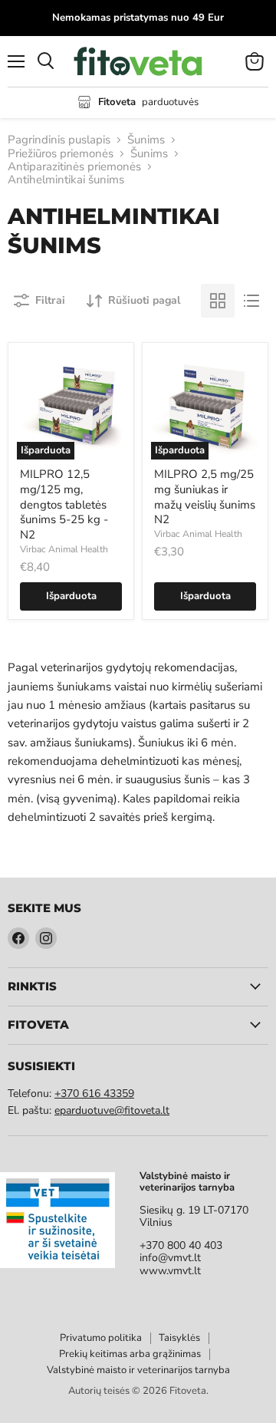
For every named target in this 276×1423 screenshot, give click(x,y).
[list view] (251, 301)
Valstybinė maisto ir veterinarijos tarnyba (138, 1370)
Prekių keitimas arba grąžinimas (130, 1354)
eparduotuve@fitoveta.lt (111, 1110)
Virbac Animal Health (64, 549)
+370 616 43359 (94, 1093)
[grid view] (218, 301)
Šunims (146, 140)
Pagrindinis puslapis (59, 140)
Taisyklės (179, 1338)
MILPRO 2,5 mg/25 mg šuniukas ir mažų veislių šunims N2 (204, 496)
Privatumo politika (101, 1338)
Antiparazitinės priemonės (74, 166)
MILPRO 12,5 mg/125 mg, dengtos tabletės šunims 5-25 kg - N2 (64, 504)
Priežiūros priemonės (60, 153)
